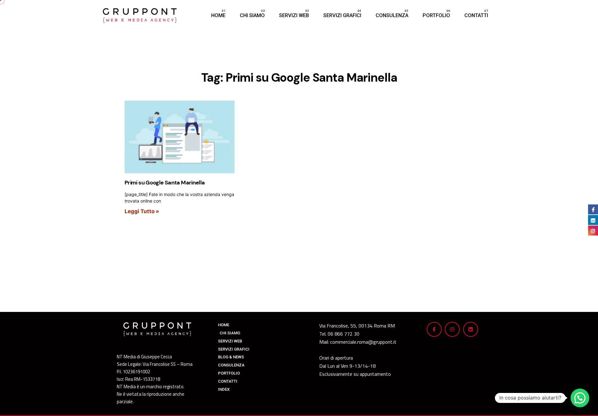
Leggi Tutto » (142, 211)
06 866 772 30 (343, 333)
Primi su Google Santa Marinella (165, 182)
